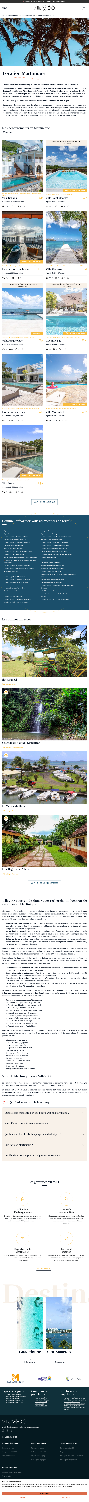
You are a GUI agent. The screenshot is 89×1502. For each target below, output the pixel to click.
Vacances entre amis (14, 1058)
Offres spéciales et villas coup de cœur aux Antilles (56, 554)
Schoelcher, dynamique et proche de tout (22, 1016)
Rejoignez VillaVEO (8, 1456)
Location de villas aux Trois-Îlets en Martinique (55, 599)
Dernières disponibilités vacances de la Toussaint (18, 591)
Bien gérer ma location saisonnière (72, 1456)
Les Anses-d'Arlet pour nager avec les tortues (23, 1018)
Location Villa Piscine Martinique (14, 554)
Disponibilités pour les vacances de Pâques (17, 565)
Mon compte (6, 1476)
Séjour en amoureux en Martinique (51, 582)
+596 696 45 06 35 (12, 1437)
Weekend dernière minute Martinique (52, 565)
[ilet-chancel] (44, 655)
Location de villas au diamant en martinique (17, 599)
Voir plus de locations (44, 502)
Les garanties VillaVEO (9, 1452)
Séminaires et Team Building (17, 1053)
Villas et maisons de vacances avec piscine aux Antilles (20, 557)
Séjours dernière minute (15, 1066)
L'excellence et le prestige (17, 978)
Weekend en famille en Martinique (51, 539)
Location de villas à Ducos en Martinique (16, 537)
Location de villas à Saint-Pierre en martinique (55, 545)
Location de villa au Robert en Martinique (16, 582)
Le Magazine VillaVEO (38, 1452)
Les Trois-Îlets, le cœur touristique (19, 1021)
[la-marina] (44, 781)
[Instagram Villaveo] (3, 1431)
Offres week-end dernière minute (18, 1061)
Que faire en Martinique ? (18, 1144)
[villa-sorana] (22, 174)
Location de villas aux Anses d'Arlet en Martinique (19, 568)
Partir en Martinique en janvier (13, 548)
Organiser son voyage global (17, 1043)
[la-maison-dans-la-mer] (22, 245)
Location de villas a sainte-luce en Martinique (54, 542)
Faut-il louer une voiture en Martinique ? (27, 1123)
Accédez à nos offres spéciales (56, 1)
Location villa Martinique (48, 557)
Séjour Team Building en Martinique (15, 539)
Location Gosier (39, 1403)
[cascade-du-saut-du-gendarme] (44, 718)
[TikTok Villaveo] (11, 1431)
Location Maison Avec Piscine (15, 1400)
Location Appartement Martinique (14, 577)
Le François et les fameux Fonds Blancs (21, 1026)
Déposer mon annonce (68, 1452)
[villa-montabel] (66, 388)
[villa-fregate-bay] (22, 317)
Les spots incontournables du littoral (21, 968)
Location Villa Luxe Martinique (13, 596)
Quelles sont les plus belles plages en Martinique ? (32, 1134)
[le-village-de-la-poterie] (44, 845)
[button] (7, 132)
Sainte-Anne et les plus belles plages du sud (23, 1003)
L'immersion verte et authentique (20, 973)
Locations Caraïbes (28, 15)
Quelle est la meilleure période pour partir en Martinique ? (36, 1112)
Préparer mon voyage (38, 1456)
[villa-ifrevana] (66, 245)
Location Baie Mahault (42, 1400)
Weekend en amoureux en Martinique (52, 568)
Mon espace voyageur (38, 1460)
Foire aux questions (37, 1448)
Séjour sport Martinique (11, 531)
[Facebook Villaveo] (7, 1431)
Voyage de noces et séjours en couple (20, 1069)
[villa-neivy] (22, 459)
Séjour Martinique (9, 534)
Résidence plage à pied (11, 571)
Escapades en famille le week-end (19, 1048)
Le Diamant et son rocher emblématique (21, 1023)
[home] (44, 8)
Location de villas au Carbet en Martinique (17, 542)
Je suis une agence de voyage (12, 1472)
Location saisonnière (10, 15)
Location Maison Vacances (14, 1402)
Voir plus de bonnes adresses (44, 883)
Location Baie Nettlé (41, 1402)
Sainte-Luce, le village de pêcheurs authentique (24, 1010)
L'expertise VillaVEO (67, 1448)
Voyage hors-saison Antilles (72, 1405)
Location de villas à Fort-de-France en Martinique (56, 537)
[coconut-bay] (66, 317)
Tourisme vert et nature (15, 1050)
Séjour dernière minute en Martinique (52, 579)
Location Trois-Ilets (41, 1398)
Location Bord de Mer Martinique (51, 571)
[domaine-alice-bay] (22, 388)
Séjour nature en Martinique (49, 534)
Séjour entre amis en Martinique (51, 562)
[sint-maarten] (59, 1330)
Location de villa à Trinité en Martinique (16, 602)
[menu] (84, 8)
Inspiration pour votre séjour (17, 1045)
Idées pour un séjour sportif (16, 1040)
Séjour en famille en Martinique (13, 545)
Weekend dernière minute (13, 1394)
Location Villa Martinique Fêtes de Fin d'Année (18, 551)
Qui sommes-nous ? (8, 1448)
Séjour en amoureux (12, 1398)
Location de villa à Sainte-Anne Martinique (54, 548)
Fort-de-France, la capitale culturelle (20, 1008)
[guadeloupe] (30, 1330)
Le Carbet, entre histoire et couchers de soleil (23, 1005)
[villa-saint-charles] (66, 174)
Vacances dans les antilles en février (15, 588)
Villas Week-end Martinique (49, 591)
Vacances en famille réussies (17, 1056)
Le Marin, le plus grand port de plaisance (21, 1013)
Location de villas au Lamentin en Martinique (17, 579)
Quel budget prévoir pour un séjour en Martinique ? (33, 1155)
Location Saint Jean (41, 1405)
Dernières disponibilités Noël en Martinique (54, 551)
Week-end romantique (14, 1063)
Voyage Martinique (47, 531)
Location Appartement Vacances (16, 1396)
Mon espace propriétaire (68, 1460)
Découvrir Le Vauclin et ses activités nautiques (24, 1000)
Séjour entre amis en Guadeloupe (74, 1403)
